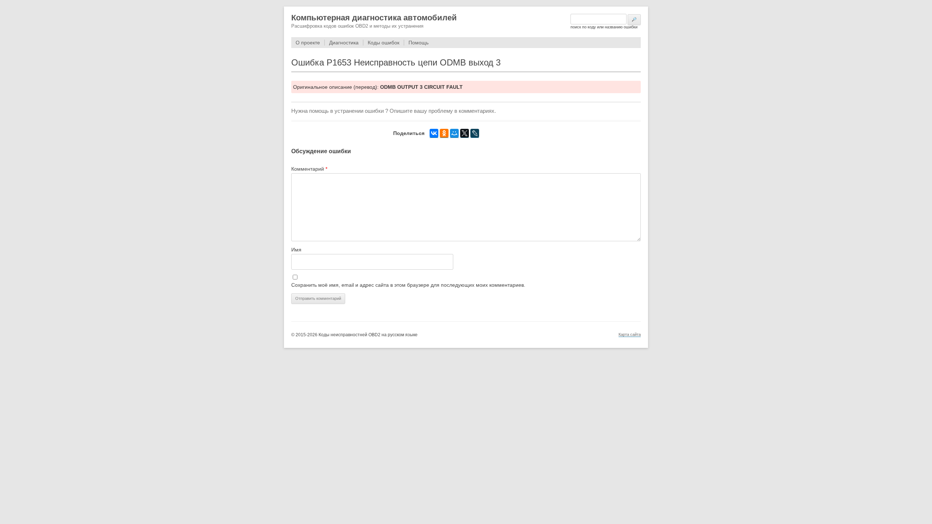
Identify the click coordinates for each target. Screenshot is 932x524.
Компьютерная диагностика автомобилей (374, 17)
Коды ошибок (383, 42)
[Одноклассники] (444, 133)
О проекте (308, 42)
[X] (464, 133)
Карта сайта (630, 334)
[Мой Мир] (454, 133)
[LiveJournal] (474, 133)
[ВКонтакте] (434, 133)
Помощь (418, 42)
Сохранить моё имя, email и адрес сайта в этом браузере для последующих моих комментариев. (408, 285)
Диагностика (344, 42)
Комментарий (309, 169)
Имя (296, 250)
